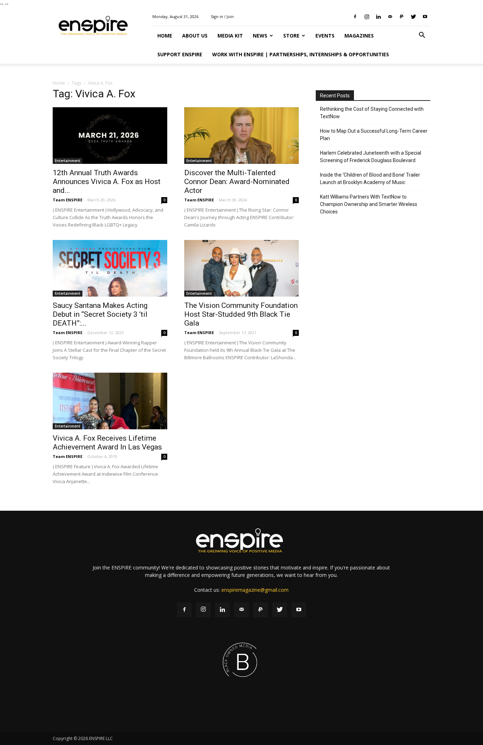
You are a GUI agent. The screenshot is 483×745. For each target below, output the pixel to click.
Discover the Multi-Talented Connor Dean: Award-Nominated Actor (237, 181)
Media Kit (230, 35)
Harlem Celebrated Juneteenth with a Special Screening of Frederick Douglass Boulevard (370, 156)
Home (164, 35)
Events (324, 35)
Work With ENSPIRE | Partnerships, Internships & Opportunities (300, 54)
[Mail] (390, 17)
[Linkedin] (378, 17)
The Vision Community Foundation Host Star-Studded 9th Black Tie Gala (241, 314)
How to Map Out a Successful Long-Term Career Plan (373, 134)
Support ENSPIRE (179, 54)
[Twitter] (413, 17)
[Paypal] (401, 17)
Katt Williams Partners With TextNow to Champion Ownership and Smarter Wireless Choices (368, 204)
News (260, 35)
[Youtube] (425, 17)
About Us (195, 35)
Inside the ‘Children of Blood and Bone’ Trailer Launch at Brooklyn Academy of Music (370, 178)
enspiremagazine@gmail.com (255, 589)
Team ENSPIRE (67, 199)
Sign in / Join (222, 16)
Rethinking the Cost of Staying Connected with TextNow (372, 112)
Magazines (359, 35)
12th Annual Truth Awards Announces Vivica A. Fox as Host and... (107, 181)
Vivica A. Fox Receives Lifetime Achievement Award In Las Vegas (107, 442)
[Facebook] (355, 17)
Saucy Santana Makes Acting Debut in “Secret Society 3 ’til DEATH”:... (100, 314)
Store (291, 35)
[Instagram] (366, 17)
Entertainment (67, 160)
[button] (421, 36)
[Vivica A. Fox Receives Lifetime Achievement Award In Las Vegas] (110, 401)
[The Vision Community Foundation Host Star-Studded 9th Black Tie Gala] (241, 268)
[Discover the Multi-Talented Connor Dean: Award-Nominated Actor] (241, 135)
